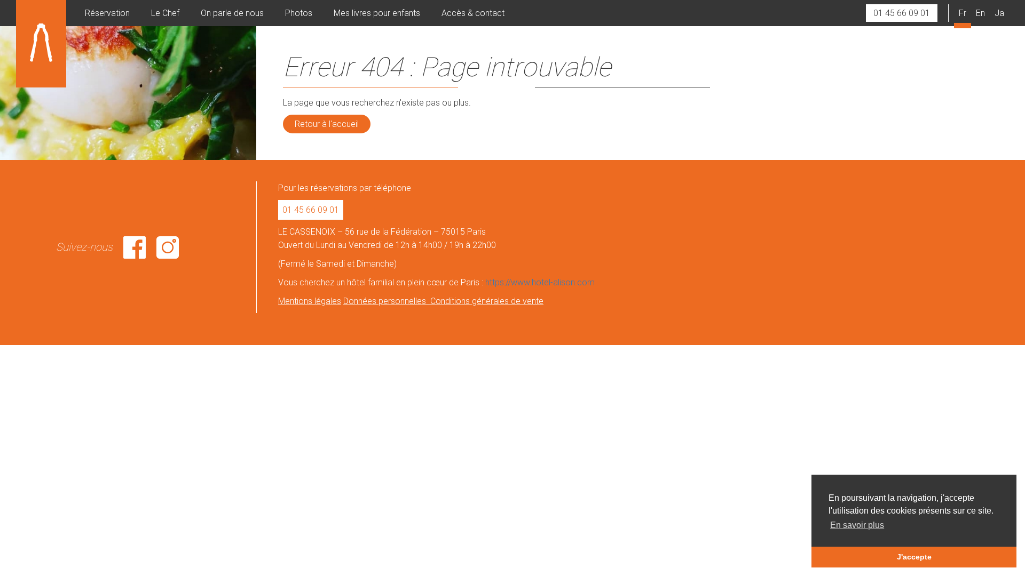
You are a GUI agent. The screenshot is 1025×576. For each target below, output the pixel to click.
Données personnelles (386, 301)
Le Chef (165, 13)
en (980, 13)
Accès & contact (472, 13)
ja (999, 13)
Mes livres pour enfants (377, 13)
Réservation (107, 13)
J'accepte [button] (914, 557)
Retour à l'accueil (327, 124)
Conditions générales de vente (486, 301)
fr (962, 13)
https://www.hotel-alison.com (540, 282)
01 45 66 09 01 (901, 13)
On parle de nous (232, 13)
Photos (298, 13)
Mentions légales (309, 301)
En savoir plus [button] (857, 525)
